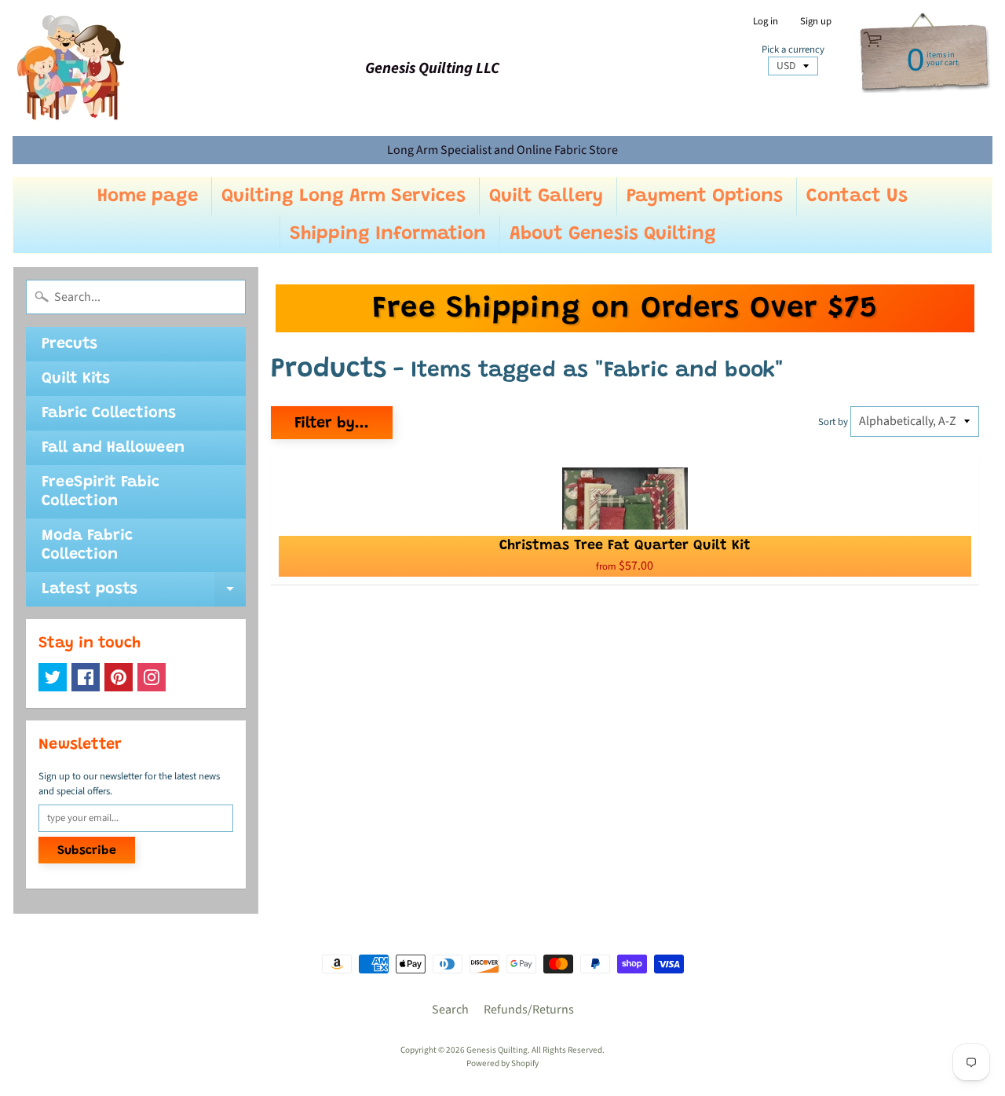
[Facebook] (85, 677)
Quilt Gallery (546, 196)
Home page (147, 196)
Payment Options (705, 196)
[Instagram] (151, 677)
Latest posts (144, 594)
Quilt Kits (76, 379)
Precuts (69, 344)
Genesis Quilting (497, 1050)
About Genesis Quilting (613, 234)
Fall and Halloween (113, 448)
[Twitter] (52, 677)
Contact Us (857, 196)
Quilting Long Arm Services (343, 196)
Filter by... (331, 423)
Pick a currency (793, 50)
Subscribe (86, 851)
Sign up (815, 21)
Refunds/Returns (529, 1009)
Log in (765, 21)
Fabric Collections (109, 413)
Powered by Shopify (502, 1063)
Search (450, 1009)
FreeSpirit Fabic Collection (100, 492)
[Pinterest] (118, 677)
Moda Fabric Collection (87, 545)
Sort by (833, 422)
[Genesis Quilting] (71, 68)
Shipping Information (388, 234)
